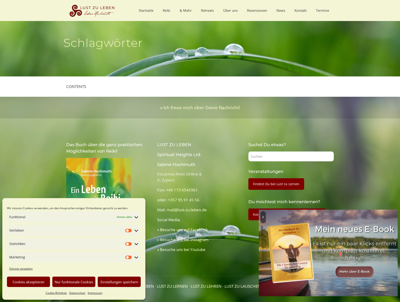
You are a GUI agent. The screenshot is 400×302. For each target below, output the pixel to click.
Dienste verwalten (21, 269)
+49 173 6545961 (182, 190)
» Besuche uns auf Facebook (182, 229)
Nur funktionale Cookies (74, 282)
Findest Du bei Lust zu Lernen (276, 184)
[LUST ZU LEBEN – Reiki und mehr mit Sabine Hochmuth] (92, 10)
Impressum (95, 293)
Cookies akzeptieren (28, 282)
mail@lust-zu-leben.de (187, 209)
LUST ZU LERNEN (172, 286)
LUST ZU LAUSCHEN (243, 286)
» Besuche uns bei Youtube (181, 249)
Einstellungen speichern (119, 282)
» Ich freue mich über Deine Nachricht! (200, 107)
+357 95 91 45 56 (183, 199)
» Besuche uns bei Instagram (183, 239)
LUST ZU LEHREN (206, 286)
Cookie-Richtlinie (56, 293)
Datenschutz (77, 293)
